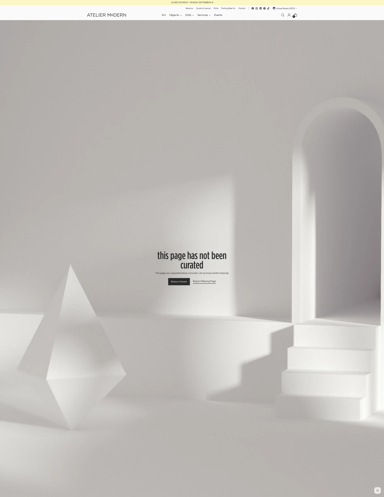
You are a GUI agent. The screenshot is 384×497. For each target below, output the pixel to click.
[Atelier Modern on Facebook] (252, 8)
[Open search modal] (283, 15)
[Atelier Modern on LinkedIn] (260, 8)
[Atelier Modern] (106, 15)
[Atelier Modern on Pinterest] (264, 8)
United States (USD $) (285, 8)
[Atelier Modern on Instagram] (256, 8)
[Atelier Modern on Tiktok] (268, 8)
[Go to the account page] (289, 15)
